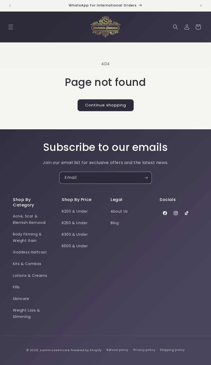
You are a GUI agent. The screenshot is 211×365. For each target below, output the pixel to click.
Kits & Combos (27, 263)
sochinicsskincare (55, 350)
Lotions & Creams (30, 275)
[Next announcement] (201, 5)
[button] (10, 27)
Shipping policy (172, 350)
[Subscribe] (146, 178)
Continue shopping (105, 105)
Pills (16, 287)
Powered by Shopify (86, 350)
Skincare (21, 298)
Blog (115, 222)
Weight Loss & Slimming (26, 313)
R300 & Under (75, 234)
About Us (119, 211)
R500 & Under (75, 246)
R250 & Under (74, 222)
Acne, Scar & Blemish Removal (29, 219)
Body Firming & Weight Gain (27, 237)
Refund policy (117, 350)
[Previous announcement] (10, 5)
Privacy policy (144, 350)
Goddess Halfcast (30, 252)
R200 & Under (75, 211)
